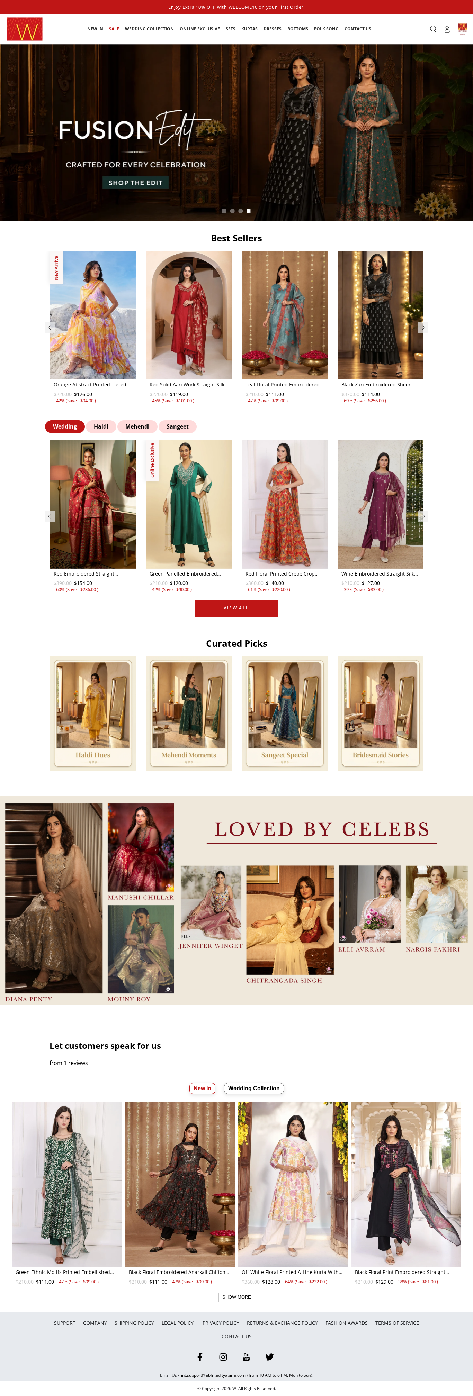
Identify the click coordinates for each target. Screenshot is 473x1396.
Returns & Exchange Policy (282, 1323)
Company (95, 1323)
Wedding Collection (254, 1088)
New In (202, 1088)
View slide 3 (240, 211)
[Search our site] (433, 29)
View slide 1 (224, 211)
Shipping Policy (134, 1323)
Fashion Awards (346, 1323)
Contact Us (237, 1336)
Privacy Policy (221, 1323)
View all (236, 608)
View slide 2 (232, 211)
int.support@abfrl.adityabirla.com (213, 1375)
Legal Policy (178, 1323)
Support (64, 1323)
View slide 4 (249, 211)
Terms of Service (397, 1323)
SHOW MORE (236, 1297)
